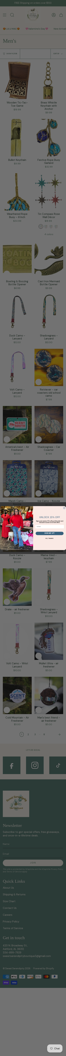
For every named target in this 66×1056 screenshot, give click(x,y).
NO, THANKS (50, 538)
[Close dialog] (64, 508)
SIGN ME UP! (49, 533)
